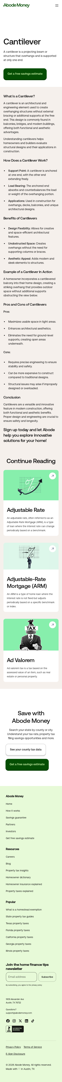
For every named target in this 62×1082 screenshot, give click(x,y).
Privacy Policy (13, 1047)
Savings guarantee (16, 817)
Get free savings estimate (20, 838)
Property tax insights (17, 870)
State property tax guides (20, 916)
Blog (8, 863)
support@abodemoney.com (19, 1013)
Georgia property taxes (18, 944)
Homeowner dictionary (18, 877)
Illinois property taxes (17, 950)
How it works (13, 810)
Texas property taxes (17, 923)
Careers (10, 856)
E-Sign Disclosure (15, 1053)
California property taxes (19, 937)
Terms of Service (33, 1047)
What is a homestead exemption (24, 909)
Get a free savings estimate (25, 73)
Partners (10, 824)
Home (9, 803)
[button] (57, 5)
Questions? (11, 1009)
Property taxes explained (19, 891)
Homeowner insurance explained (24, 884)
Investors (11, 831)
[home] (16, 5)
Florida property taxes (18, 930)
